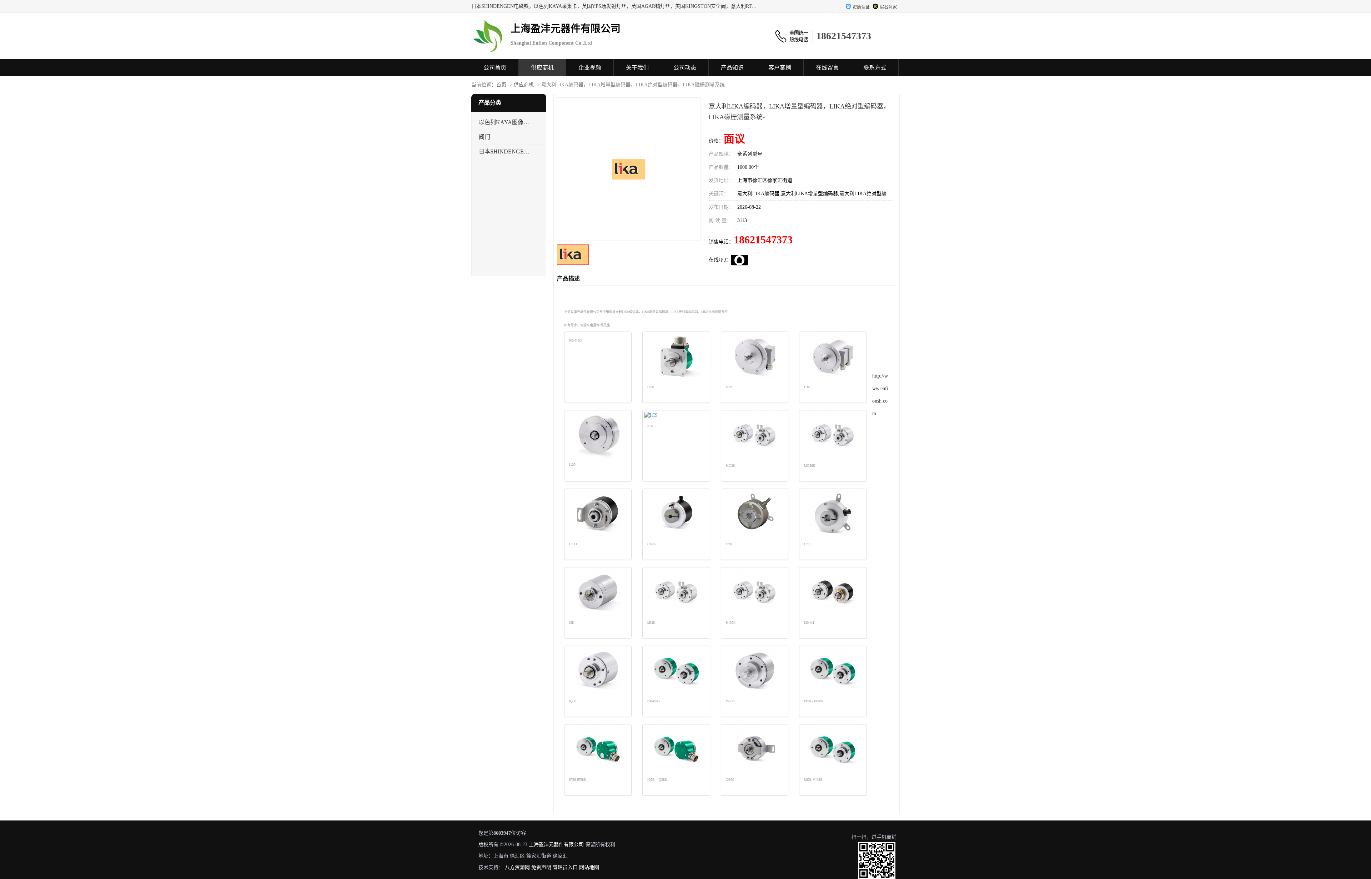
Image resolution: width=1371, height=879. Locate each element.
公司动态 (684, 68)
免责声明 (541, 867)
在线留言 (827, 68)
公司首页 (494, 68)
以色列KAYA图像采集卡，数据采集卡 (505, 122)
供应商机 (542, 68)
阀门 (484, 137)
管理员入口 (565, 867)
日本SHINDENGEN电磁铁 (505, 151)
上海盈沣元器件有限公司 (556, 844)
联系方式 (874, 68)
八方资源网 (517, 867)
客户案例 (779, 68)
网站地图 (589, 867)
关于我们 (637, 68)
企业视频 (589, 68)
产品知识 (732, 68)
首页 (501, 84)
